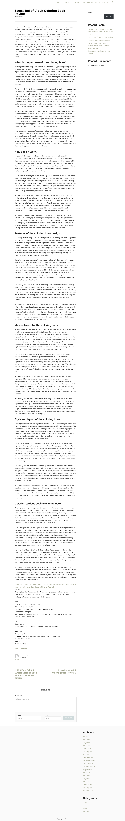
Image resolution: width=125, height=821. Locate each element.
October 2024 (88, 764)
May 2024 (86, 779)
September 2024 (89, 767)
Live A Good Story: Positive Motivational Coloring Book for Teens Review (99, 45)
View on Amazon (21, 649)
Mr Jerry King (24, 655)
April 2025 (86, 746)
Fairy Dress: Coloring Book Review (100, 37)
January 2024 (88, 791)
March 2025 (87, 749)
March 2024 (87, 785)
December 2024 (89, 758)
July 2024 (86, 773)
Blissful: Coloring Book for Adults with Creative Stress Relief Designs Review (100, 31)
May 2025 (86, 743)
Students (86, 808)
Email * (47, 715)
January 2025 (88, 755)
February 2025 (88, 752)
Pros (16, 602)
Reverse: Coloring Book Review (99, 40)
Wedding (86, 811)
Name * (19, 715)
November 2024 (89, 761)
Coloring (17, 659)
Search (90, 12)
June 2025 (87, 740)
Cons (16, 621)
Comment (18, 696)
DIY (84, 805)
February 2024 (88, 788)
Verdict (17, 589)
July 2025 (86, 737)
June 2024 (87, 776)
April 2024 (86, 782)
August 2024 (87, 770)
